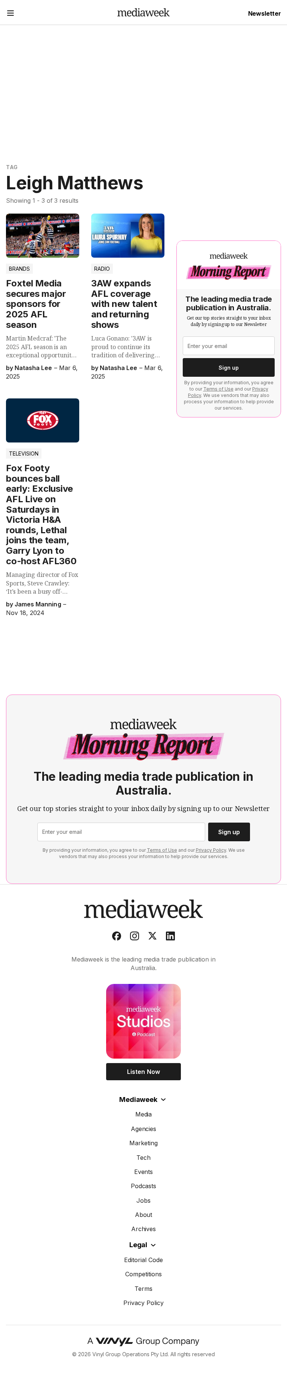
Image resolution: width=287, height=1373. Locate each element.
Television (23, 453)
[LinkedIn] (170, 937)
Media (143, 1114)
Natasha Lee (33, 368)
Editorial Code (143, 1260)
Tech (143, 1157)
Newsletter (264, 13)
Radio (102, 268)
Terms (143, 1288)
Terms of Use (218, 389)
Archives (143, 1229)
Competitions (143, 1274)
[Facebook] (116, 937)
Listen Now (143, 1071)
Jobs (143, 1200)
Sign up (229, 367)
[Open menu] (10, 14)
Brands (19, 268)
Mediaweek (138, 1099)
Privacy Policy (211, 850)
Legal (138, 1245)
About (143, 1214)
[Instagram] (134, 937)
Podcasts (144, 1186)
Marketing (143, 1143)
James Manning (38, 604)
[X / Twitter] (152, 937)
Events (143, 1171)
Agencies (144, 1129)
